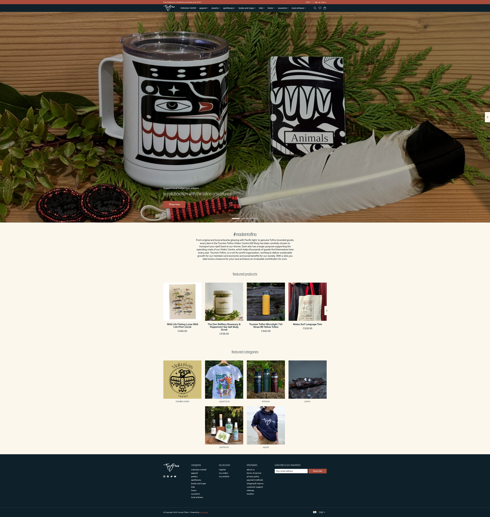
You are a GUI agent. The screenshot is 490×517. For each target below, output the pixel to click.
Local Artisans (197, 497)
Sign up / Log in (320, 2)
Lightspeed (204, 512)
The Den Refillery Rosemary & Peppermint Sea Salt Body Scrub (224, 327)
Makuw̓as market (188, 8)
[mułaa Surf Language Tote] (308, 302)
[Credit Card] (314, 512)
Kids (193, 487)
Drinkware (266, 401)
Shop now (174, 204)
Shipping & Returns (255, 483)
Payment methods (255, 480)
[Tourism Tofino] (169, 8)
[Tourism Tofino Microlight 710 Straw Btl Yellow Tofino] (266, 302)
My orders (223, 473)
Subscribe (317, 471)
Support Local (224, 401)
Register (222, 469)
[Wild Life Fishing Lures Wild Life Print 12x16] (182, 302)
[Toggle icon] (315, 8)
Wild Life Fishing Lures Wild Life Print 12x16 (182, 325)
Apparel (266, 447)
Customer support (255, 487)
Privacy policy (253, 476)
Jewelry (307, 401)
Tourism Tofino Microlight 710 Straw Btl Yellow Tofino (265, 325)
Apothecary (224, 447)
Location (250, 494)
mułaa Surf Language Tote (307, 324)
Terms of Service (254, 473)
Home (193, 490)
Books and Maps (198, 483)
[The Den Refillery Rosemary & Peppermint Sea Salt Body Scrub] (224, 302)
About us (251, 469)
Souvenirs (195, 494)
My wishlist (224, 476)
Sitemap (250, 490)
